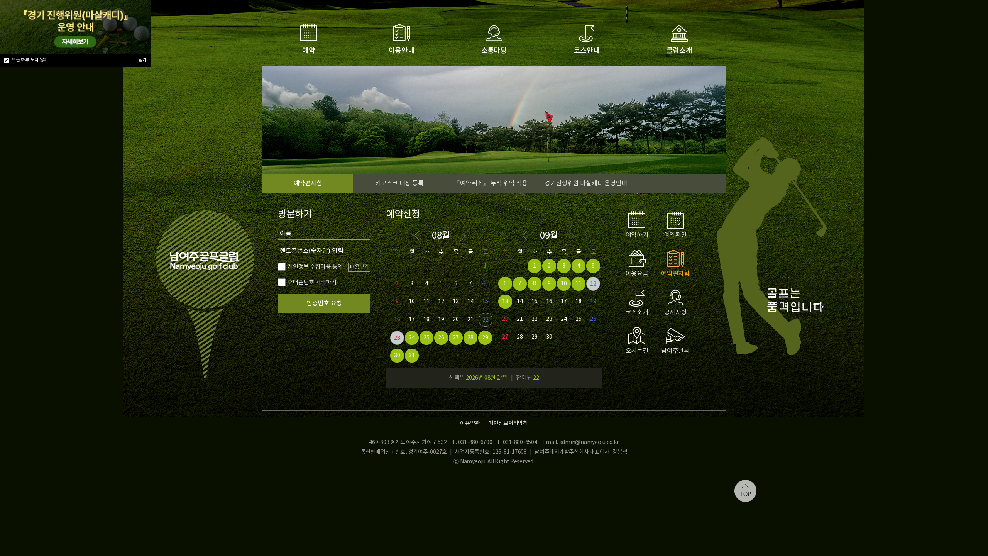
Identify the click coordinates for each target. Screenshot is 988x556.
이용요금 (637, 273)
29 (485, 338)
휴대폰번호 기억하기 (312, 282)
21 (470, 320)
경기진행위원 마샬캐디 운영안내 (586, 183)
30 (397, 356)
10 (412, 301)
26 (441, 338)
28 (470, 338)
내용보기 (359, 267)
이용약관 (470, 423)
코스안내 (587, 51)
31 (412, 356)
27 (456, 338)
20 (456, 320)
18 (426, 320)
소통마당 (494, 51)
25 (426, 338)
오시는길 (637, 351)
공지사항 (675, 312)
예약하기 (637, 235)
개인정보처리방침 (508, 423)
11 (426, 301)
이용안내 (401, 51)
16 (397, 320)
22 (485, 320)
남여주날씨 (675, 351)
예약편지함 (308, 183)
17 (412, 320)
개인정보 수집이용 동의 (315, 267)
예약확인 (675, 235)
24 (412, 338)
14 (470, 301)
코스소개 (637, 312)
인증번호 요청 (324, 303)
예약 (308, 51)
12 (441, 301)
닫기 (143, 60)
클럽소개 (679, 51)
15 (485, 301)
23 (397, 338)
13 (456, 301)
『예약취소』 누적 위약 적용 (490, 183)
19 (441, 320)
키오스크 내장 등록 (399, 183)
